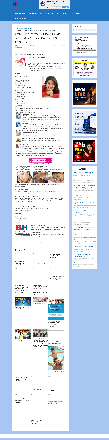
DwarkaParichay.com (22, 46)
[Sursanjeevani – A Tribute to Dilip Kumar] (23, 301)
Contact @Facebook (20, 18)
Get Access (65, 7)
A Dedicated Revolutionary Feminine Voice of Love (83, 194)
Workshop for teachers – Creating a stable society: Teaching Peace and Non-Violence (22, 399)
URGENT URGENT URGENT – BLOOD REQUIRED (55, 255)
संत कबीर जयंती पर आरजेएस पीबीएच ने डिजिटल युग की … (84, 238)
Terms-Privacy (75, 13)
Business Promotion (27, 28)
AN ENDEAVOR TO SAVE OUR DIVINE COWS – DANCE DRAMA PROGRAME (55, 323)
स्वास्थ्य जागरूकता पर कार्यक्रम (39, 303)
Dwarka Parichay (16, 436)
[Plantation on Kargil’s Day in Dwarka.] (56, 381)
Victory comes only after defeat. (82, 178)
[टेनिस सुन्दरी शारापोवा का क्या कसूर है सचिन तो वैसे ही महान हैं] (56, 397)
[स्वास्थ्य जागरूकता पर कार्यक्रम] (40, 299)
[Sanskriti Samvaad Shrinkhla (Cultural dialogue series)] (38, 406)
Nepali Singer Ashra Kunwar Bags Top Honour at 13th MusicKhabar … (83, 247)
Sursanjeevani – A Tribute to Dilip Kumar (23, 308)
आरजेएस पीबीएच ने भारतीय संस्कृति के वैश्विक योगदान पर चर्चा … (83, 211)
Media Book (49, 13)
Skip (57, 7)
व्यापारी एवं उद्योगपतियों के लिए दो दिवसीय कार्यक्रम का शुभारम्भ (55, 342)
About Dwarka (19, 13)
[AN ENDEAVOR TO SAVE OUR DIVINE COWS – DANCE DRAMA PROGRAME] (56, 308)
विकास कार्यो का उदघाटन (36, 389)
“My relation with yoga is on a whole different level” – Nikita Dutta (57, 278)
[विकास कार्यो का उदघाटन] (38, 382)
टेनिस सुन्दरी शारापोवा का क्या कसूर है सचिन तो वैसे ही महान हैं (55, 402)
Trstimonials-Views (35, 13)
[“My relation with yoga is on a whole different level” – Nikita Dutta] (58, 271)
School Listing (62, 13)
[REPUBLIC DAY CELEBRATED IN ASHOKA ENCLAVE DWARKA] (40, 276)
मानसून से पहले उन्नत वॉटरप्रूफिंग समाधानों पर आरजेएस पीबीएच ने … (83, 203)
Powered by (42, 7)
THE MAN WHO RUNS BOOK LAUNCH (84, 172)
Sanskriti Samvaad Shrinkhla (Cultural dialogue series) (36, 421)
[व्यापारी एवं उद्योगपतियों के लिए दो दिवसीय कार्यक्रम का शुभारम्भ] (56, 334)
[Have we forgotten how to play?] (56, 358)
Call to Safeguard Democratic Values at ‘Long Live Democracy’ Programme (84, 186)
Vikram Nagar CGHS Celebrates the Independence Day (21, 263)
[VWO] (46, 7)
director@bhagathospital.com (43, 236)
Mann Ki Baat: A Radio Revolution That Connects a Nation (84, 220)
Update (59, 46)
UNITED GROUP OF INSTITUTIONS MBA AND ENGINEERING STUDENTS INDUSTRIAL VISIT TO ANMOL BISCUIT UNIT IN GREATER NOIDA (40, 342)
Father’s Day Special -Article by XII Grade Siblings (21, 379)
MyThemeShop (93, 436)
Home (19, 28)
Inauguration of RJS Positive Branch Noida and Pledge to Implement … (83, 228)
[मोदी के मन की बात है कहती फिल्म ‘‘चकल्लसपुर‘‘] (40, 257)
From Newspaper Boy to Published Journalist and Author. (83, 255)
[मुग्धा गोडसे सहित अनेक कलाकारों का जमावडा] (23, 334)
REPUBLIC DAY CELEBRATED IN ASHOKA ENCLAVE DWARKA (40, 286)
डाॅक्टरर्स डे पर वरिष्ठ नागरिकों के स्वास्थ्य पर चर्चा (83, 263)
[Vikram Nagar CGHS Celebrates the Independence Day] (23, 256)
